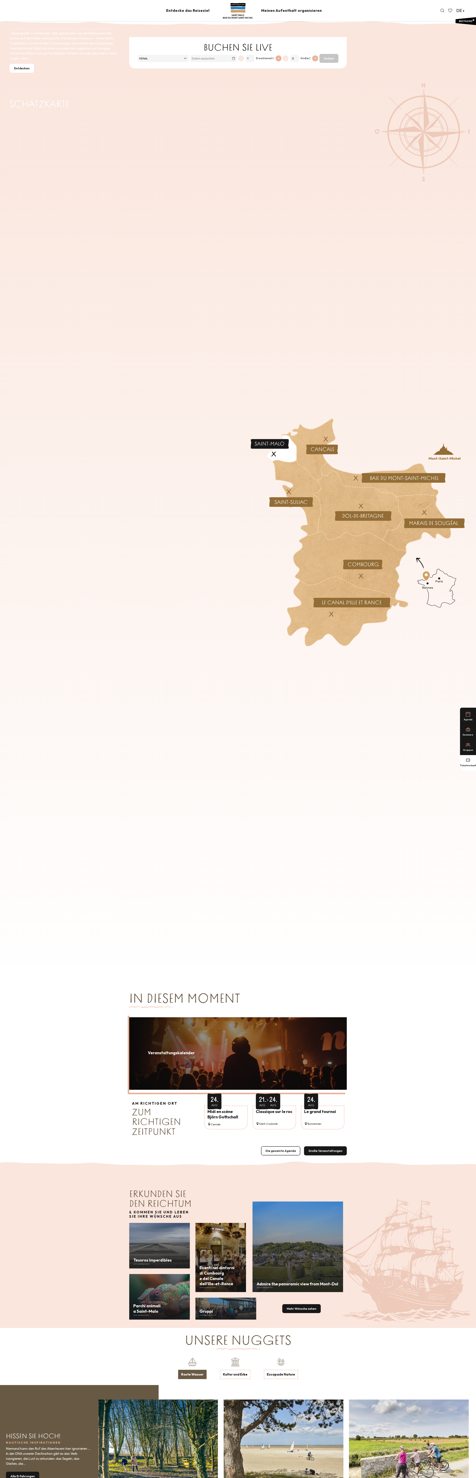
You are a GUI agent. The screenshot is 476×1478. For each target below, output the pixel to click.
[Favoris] (450, 10)
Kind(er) (305, 58)
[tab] (192, 1367)
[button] (442, 10)
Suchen (329, 58)
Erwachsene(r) (265, 58)
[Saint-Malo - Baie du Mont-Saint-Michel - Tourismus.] (238, 11)
